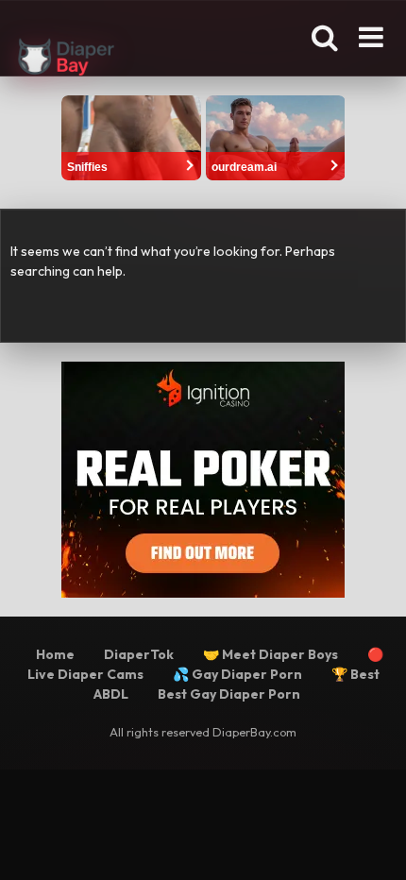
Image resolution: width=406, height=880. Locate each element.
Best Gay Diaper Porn (229, 693)
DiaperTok (139, 654)
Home (55, 654)
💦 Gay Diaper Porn (237, 674)
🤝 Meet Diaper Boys (270, 654)
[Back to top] (371, 841)
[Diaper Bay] (66, 59)
